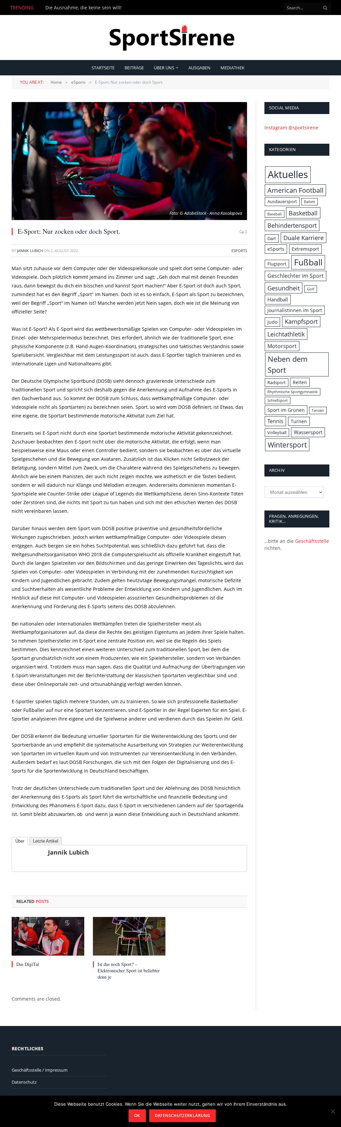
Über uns (164, 68)
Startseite (103, 68)
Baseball (274, 214)
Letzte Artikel (45, 841)
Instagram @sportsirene (291, 127)
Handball (277, 299)
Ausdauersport (282, 201)
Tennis (275, 421)
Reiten (300, 382)
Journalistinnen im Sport (294, 310)
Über (19, 841)
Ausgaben (199, 68)
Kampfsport (301, 321)
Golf (310, 289)
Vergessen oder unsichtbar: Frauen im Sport (94, 8)
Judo (272, 322)
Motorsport (282, 346)
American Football (295, 190)
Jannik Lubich (30, 250)
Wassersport (308, 432)
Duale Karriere (303, 238)
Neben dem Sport (287, 364)
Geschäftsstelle (312, 541)
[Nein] (332, 1111)
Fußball (308, 262)
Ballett (309, 201)
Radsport (276, 382)
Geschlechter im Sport (295, 275)
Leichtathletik (286, 334)
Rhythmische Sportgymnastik (292, 391)
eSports (239, 250)
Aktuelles (288, 174)
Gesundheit (283, 288)
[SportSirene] (170, 37)
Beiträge (134, 68)
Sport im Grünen (286, 410)
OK (137, 1115)
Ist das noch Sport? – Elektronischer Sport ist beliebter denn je (129, 970)
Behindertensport (292, 225)
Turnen (299, 421)
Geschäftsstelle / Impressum (40, 1070)
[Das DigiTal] (48, 936)
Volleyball (276, 432)
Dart (271, 238)
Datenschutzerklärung (182, 1115)
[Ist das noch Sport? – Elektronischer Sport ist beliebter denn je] (129, 936)
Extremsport (305, 249)
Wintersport (287, 444)
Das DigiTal (27, 964)
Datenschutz (24, 1082)
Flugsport (276, 264)
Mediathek (232, 68)
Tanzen (318, 410)
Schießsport (277, 400)
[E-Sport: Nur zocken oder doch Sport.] (129, 161)
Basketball (303, 213)
